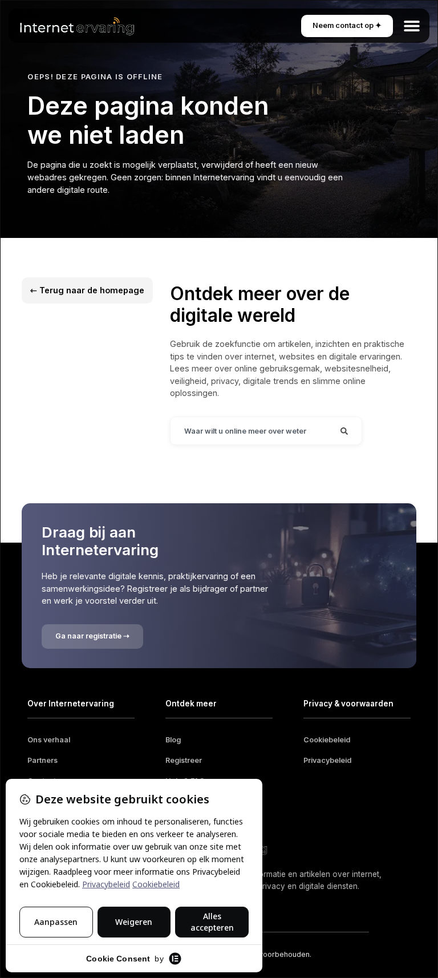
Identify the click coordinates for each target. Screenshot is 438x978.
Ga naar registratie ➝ (92, 636)
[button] (412, 26)
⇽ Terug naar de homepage (87, 290)
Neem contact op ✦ (347, 25)
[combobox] (249, 430)
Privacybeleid (327, 760)
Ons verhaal (48, 739)
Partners (42, 760)
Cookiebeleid (326, 739)
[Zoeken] (344, 430)
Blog (173, 739)
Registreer (183, 760)
